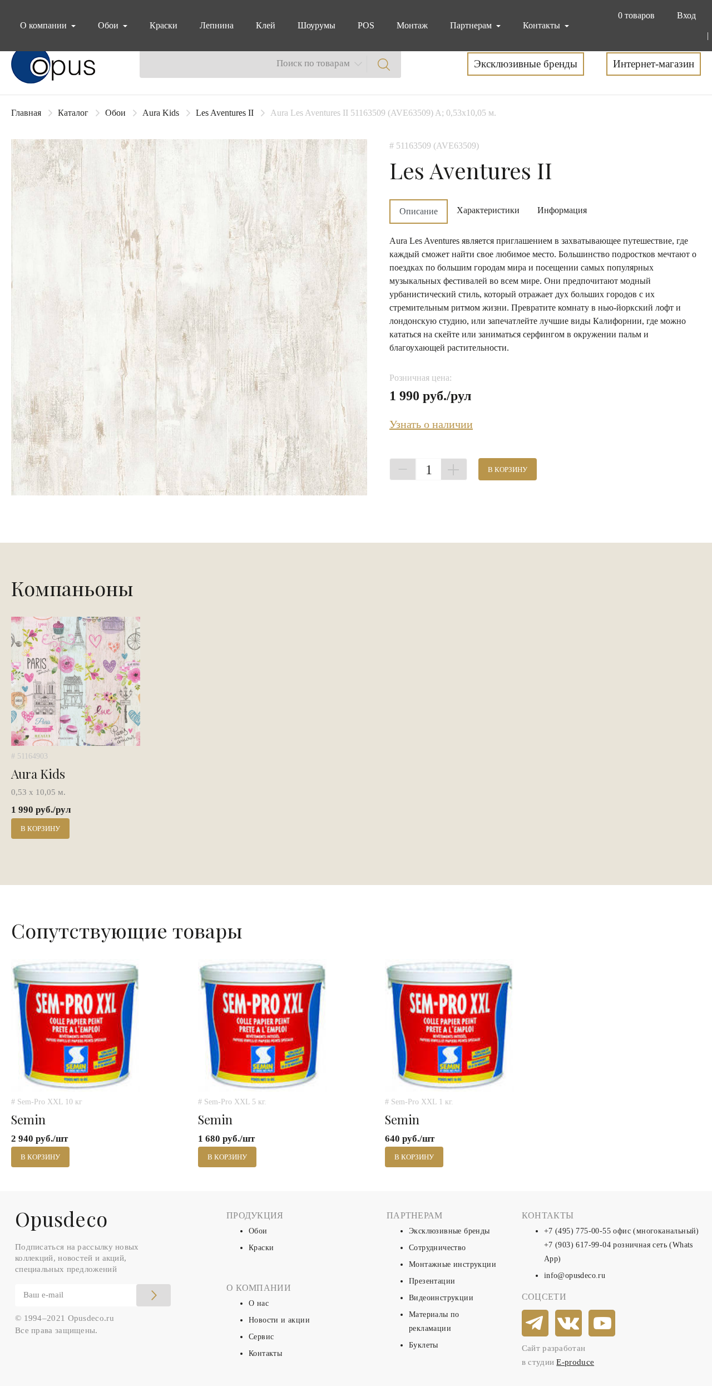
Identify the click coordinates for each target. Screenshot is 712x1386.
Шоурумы (316, 25)
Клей (265, 25)
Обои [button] (109, 25)
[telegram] (536, 1324)
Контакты (265, 1353)
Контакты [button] (542, 25)
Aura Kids (160, 112)
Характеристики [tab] (488, 210)
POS (366, 25)
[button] (634, 15)
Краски (163, 25)
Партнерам (472, 25)
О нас (259, 1303)
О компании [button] (44, 25)
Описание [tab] (418, 211)
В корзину (507, 469)
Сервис (261, 1337)
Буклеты (423, 1345)
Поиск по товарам (313, 63)
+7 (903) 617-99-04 (577, 1245)
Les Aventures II (225, 112)
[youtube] (602, 1324)
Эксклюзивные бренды (525, 64)
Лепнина (217, 25)
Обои (115, 112)
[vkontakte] (569, 1324)
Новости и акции (279, 1320)
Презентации (432, 1281)
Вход (686, 15)
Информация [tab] (562, 210)
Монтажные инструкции (452, 1264)
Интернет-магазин (653, 64)
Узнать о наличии (431, 424)
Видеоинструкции (441, 1298)
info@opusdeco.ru (574, 1275)
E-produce (575, 1362)
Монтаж (412, 25)
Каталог (73, 112)
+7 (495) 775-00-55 (577, 1231)
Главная (26, 112)
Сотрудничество (437, 1248)
